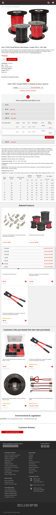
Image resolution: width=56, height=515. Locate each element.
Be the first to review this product (10, 77)
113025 (29, 127)
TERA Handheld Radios (10, 490)
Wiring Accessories (9, 482)
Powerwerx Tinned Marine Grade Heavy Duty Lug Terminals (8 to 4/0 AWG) (14, 235)
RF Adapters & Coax (9, 497)
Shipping (31, 456)
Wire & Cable (8, 478)
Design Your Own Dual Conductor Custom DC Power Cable (41, 399)
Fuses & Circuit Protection (11, 465)
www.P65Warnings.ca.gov (30, 418)
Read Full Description (35, 52)
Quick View (14, 209)
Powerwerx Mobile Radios (11, 495)
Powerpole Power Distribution (12, 471)
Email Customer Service (39, 485)
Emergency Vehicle (9, 463)
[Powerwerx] (28, 3)
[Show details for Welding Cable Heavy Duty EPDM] (41, 221)
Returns (30, 458)
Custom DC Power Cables (11, 484)
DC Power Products (10, 453)
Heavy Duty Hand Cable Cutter (9, 274)
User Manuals (32, 469)
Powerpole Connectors (34, 462)
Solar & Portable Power (10, 474)
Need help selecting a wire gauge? (28, 90)
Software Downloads (34, 467)
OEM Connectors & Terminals (12, 467)
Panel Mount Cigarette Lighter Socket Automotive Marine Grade (14, 399)
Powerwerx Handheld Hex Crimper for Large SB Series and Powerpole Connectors (13, 314)
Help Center (32, 453)
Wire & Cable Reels (9, 480)
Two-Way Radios (9, 488)
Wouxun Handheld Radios (11, 491)
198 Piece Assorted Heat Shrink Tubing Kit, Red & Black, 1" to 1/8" (13, 360)
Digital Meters (8, 462)
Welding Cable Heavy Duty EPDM (36, 235)
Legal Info (31, 472)
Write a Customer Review (12, 432)
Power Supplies (8, 472)
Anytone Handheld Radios (11, 493)
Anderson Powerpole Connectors (12, 455)
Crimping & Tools (9, 460)
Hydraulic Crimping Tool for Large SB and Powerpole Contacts (39, 275)
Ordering (31, 455)
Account (31, 460)
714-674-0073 (37, 480)
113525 (29, 132)
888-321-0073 (37, 478)
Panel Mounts (8, 469)
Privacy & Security (33, 471)
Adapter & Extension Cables (11, 456)
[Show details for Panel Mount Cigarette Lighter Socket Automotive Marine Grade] (14, 384)
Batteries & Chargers (9, 458)
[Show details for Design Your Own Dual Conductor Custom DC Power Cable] (41, 384)
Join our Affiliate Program (10, 446)
